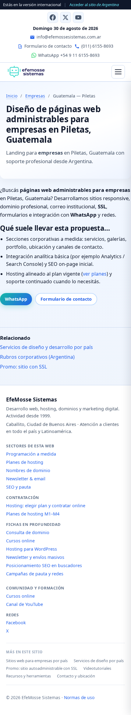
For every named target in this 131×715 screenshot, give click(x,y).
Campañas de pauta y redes (34, 574)
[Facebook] (52, 17)
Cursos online (20, 541)
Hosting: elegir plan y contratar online (45, 505)
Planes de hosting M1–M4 (32, 514)
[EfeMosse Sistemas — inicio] (26, 72)
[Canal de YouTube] (78, 17)
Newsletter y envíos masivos (35, 557)
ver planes (95, 273)
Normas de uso (79, 697)
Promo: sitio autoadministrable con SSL (41, 668)
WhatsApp (16, 299)
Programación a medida (31, 454)
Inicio (11, 96)
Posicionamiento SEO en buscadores (44, 565)
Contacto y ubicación (76, 676)
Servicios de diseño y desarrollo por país (46, 347)
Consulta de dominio (27, 532)
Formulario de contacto (66, 299)
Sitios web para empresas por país (37, 660)
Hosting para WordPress (31, 549)
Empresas (35, 96)
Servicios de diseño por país (99, 660)
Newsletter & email (25, 479)
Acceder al (94, 4)
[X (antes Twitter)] (65, 17)
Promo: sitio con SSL (23, 366)
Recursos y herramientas (28, 676)
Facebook (16, 622)
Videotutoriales (97, 668)
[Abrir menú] (118, 72)
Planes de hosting (24, 462)
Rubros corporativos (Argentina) (37, 357)
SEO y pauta (18, 487)
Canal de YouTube (24, 604)
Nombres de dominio (28, 470)
